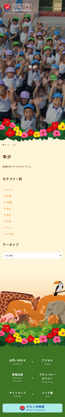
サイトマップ (17, 394)
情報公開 (17, 377)
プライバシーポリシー (47, 378)
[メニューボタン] (58, 6)
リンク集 (47, 394)
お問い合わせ (17, 361)
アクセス (47, 361)
